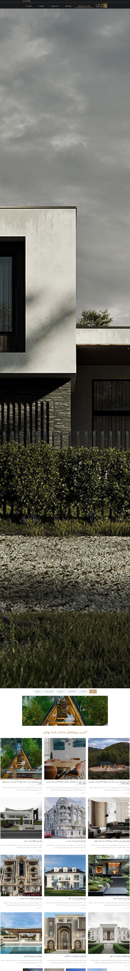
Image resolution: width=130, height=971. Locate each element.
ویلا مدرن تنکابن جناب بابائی (121, 899)
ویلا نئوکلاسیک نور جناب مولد (77, 899)
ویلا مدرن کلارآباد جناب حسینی (33, 841)
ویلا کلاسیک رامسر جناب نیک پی (76, 841)
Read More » (127, 793)
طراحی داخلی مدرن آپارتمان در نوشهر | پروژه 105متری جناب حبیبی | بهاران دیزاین (66, 782)
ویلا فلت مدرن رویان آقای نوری (33, 956)
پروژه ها (42, 6)
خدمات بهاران (55, 6)
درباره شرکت (68, 6)
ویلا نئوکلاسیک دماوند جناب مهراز (120, 956)
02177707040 (26, 1)
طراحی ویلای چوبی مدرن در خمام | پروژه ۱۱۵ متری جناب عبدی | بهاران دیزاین (22, 782)
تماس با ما (29, 6)
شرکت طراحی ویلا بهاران (84, 6)
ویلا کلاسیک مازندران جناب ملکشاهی (75, 956)
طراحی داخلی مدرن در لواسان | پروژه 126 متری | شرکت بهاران (112, 841)
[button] (128, 348)
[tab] (93, 691)
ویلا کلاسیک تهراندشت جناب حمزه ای (31, 899)
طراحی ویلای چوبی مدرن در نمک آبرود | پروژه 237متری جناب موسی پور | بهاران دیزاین (109, 782)
